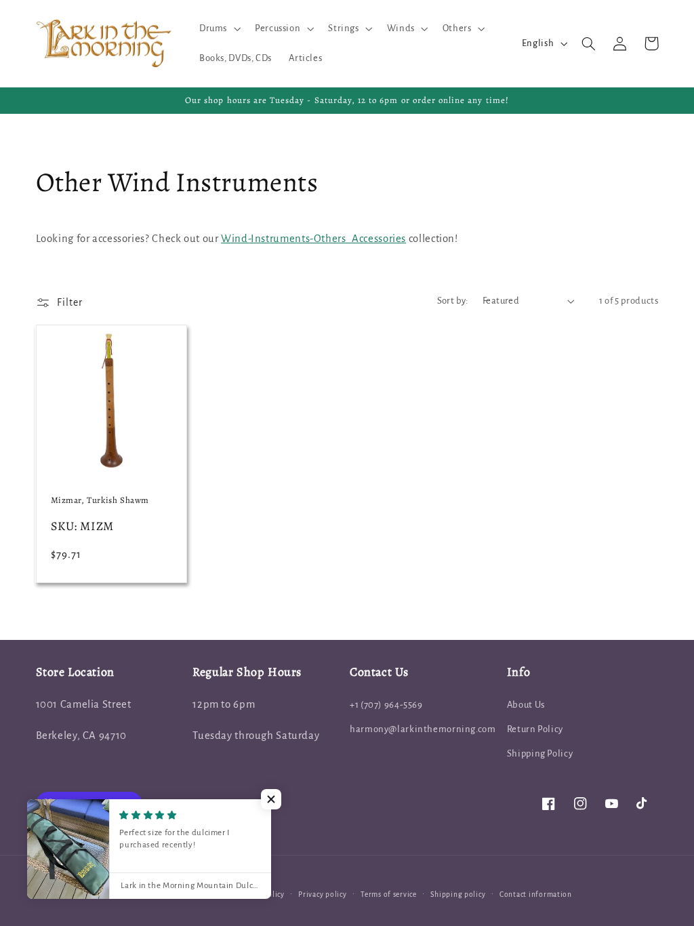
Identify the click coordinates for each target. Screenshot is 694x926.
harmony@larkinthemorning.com (423, 729)
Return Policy (535, 729)
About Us (526, 705)
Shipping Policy (540, 753)
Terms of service (389, 894)
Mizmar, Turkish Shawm (100, 500)
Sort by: (452, 301)
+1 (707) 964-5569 (386, 705)
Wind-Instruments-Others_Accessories (313, 238)
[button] (218, 28)
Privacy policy (322, 894)
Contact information (535, 894)
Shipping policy (457, 894)
